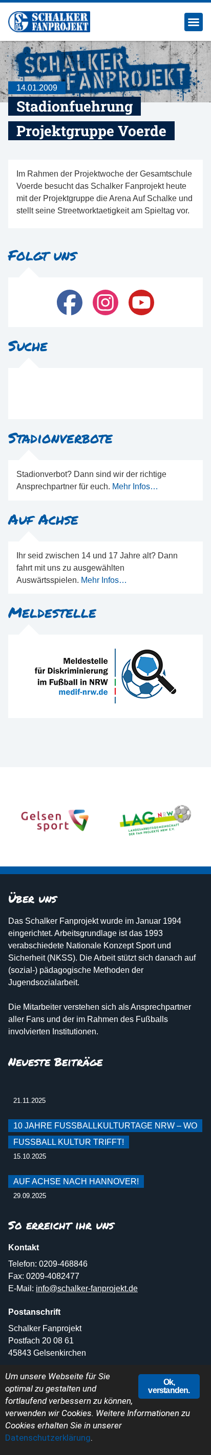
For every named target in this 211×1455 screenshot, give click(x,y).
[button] (193, 22)
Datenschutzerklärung (48, 1437)
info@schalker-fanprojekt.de (87, 1288)
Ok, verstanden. (168, 1386)
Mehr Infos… (135, 486)
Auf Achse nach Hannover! (76, 1181)
